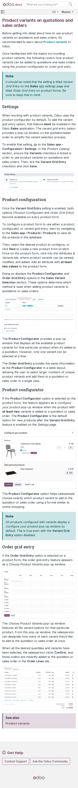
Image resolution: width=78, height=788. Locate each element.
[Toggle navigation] (2, 12)
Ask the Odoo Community (50, 761)
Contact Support (16, 761)
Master (66, 11)
